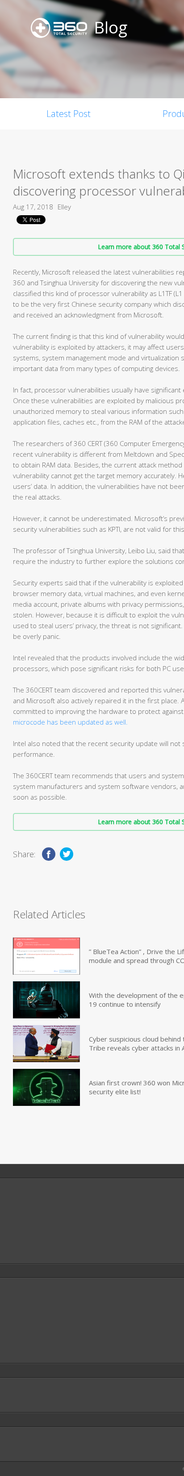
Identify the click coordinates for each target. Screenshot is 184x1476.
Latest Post (68, 114)
